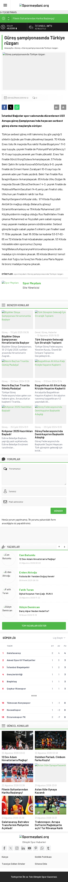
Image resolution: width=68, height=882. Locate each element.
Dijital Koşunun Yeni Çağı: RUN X (36, 593)
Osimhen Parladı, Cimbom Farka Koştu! (50, 758)
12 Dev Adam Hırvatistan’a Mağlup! (37, 558)
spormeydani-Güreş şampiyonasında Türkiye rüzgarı (38, 274)
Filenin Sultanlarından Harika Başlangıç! (33, 18)
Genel (37, 332)
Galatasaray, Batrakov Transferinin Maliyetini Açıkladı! (15, 825)
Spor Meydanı (32, 283)
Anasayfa (8, 48)
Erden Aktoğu (28, 572)
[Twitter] (10, 848)
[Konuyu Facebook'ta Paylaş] (4, 107)
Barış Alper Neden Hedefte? (34, 610)
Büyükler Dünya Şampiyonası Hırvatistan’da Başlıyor (15, 339)
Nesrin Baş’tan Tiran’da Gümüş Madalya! (16, 387)
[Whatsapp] (42, 848)
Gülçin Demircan (29, 606)
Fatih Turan (26, 589)
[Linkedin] (23, 848)
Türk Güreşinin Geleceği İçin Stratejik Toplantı (49, 341)
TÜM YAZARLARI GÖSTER (34, 625)
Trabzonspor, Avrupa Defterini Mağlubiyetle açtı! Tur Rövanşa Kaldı (49, 825)
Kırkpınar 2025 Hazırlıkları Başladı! (17, 432)
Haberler (52, 332)
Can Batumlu (27, 554)
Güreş (17, 48)
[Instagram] (17, 848)
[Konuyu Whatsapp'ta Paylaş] (17, 107)
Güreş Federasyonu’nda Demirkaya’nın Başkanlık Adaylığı (49, 434)
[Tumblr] (48, 848)
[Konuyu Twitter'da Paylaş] (10, 107)
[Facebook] (4, 848)
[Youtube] (29, 848)
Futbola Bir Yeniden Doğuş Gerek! (37, 576)
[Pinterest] (35, 848)
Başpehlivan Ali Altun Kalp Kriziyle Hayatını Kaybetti (50, 387)
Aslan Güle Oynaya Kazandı (46, 791)
